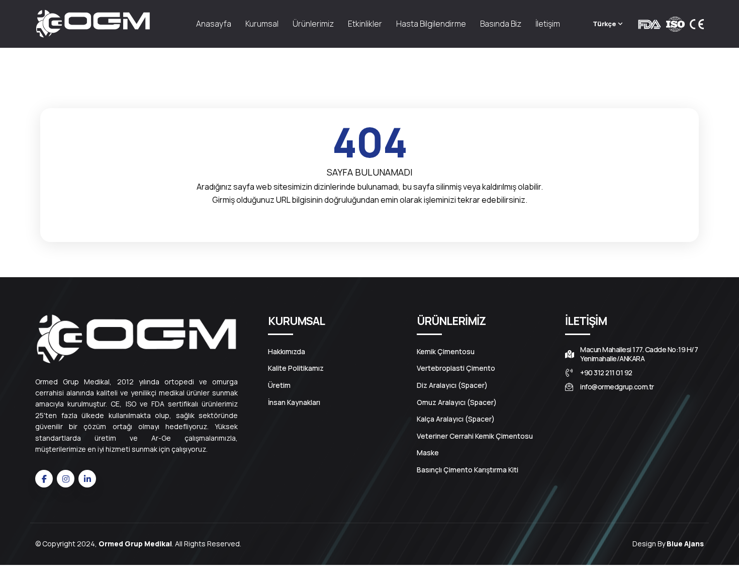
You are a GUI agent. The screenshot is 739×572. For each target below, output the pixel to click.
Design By (668, 543)
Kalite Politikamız (296, 368)
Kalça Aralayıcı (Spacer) (456, 419)
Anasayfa (213, 23)
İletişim (547, 23)
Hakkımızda (286, 351)
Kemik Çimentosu (446, 351)
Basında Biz (500, 23)
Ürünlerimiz (313, 23)
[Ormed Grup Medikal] (93, 24)
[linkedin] (87, 478)
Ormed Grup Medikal (135, 543)
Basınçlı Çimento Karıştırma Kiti (467, 469)
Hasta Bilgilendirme (431, 23)
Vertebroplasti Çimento (456, 368)
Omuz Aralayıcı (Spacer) (457, 402)
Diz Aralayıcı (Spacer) (452, 385)
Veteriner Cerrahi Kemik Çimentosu (475, 436)
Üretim (279, 385)
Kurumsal (262, 23)
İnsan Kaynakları (294, 402)
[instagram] (65, 478)
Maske (428, 452)
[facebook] (44, 478)
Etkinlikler (365, 23)
